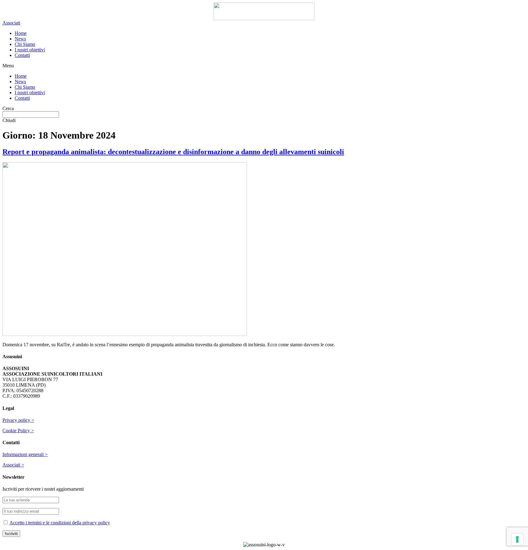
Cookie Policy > (18, 430)
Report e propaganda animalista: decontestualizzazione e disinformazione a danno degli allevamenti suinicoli (173, 152)
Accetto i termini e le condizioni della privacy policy (59, 522)
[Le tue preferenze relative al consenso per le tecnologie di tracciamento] (517, 539)
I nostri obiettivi (30, 49)
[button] (11, 22)
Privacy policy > (18, 420)
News (20, 38)
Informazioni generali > (25, 454)
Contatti (22, 55)
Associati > (13, 464)
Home (21, 33)
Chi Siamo (25, 44)
